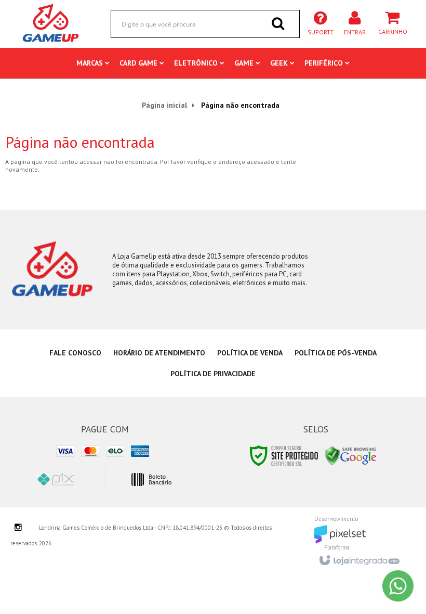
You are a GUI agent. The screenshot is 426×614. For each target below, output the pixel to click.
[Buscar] (278, 23)
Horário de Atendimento (159, 352)
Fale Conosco (75, 352)
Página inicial (164, 105)
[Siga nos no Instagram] (18, 528)
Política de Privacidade (213, 373)
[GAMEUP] (51, 23)
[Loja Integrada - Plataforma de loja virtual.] (358, 557)
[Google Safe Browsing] (351, 455)
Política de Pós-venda (336, 352)
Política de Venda (250, 352)
